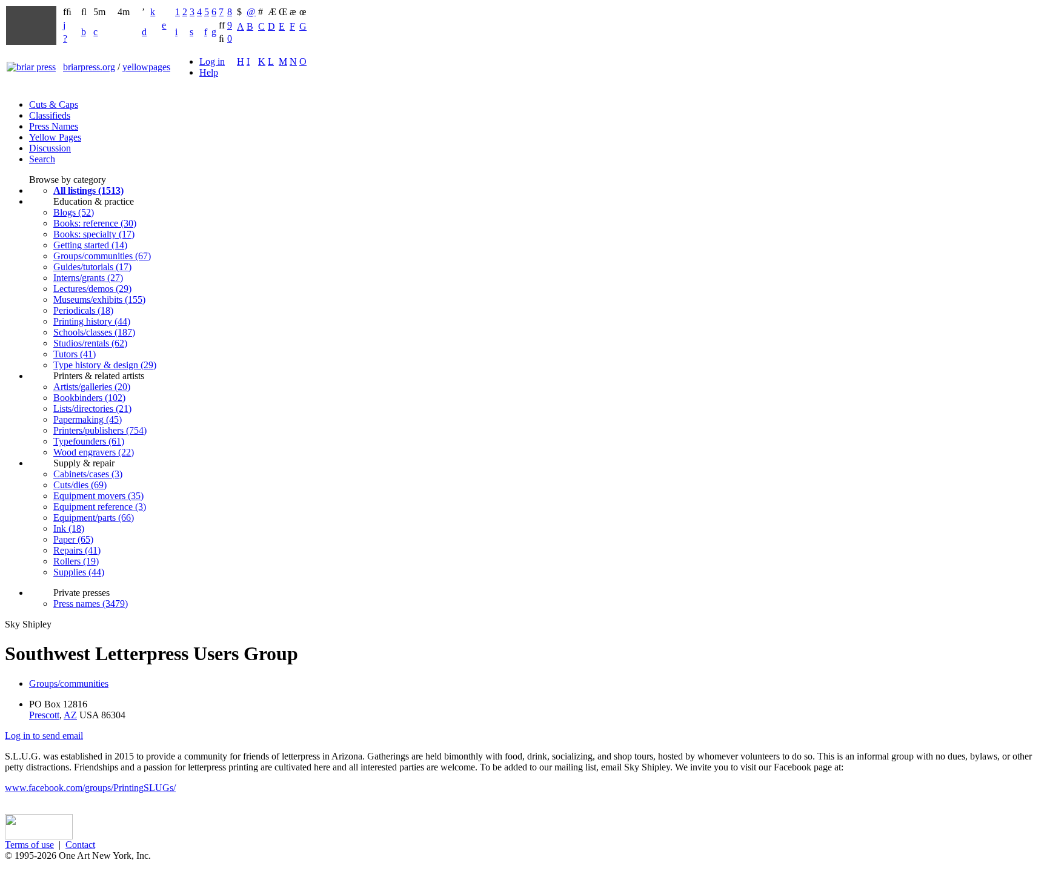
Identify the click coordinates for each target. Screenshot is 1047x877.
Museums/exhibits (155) (99, 299)
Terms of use (29, 844)
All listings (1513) (88, 190)
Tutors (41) (74, 354)
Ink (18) (68, 528)
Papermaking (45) (87, 419)
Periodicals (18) (83, 310)
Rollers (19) (76, 561)
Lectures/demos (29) (92, 288)
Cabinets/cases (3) (87, 474)
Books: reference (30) (94, 223)
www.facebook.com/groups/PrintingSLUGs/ (90, 788)
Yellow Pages (55, 137)
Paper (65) (73, 539)
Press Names (53, 126)
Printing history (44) (91, 321)
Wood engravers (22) (93, 452)
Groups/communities (68, 683)
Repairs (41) (77, 550)
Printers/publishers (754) (100, 430)
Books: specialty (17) (94, 234)
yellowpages (146, 67)
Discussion (50, 148)
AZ (70, 715)
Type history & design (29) (104, 365)
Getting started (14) (90, 245)
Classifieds (49, 115)
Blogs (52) (73, 212)
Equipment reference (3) (99, 506)
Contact (80, 844)
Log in (212, 61)
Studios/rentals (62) (90, 343)
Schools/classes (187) (94, 332)
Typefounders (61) (88, 441)
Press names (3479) (90, 603)
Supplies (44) (78, 572)
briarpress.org (89, 67)
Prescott (44, 715)
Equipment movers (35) (98, 496)
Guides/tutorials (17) (92, 267)
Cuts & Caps (53, 104)
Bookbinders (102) (89, 397)
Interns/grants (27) (88, 278)
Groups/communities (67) (102, 256)
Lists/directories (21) (92, 408)
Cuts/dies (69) (80, 485)
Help (208, 72)
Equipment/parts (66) (93, 517)
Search (42, 159)
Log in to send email (44, 735)
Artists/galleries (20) (91, 387)
